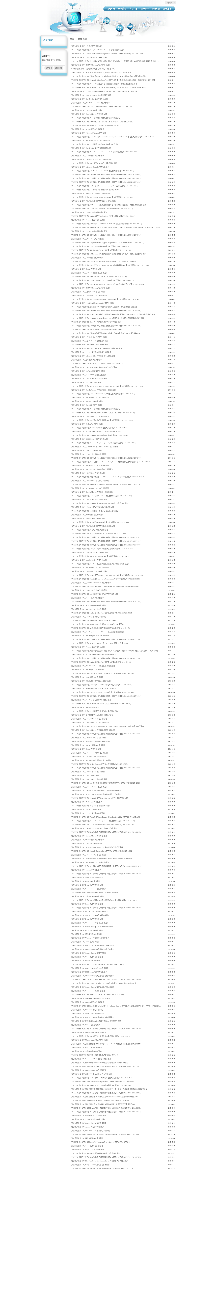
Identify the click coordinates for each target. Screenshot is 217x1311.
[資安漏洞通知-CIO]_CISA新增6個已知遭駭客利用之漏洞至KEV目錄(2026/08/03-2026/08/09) (104, 91)
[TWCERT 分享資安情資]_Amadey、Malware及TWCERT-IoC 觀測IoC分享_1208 (99, 643)
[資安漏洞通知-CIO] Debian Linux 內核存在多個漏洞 (89, 911)
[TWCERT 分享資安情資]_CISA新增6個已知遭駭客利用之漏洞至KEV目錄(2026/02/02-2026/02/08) (106, 458)
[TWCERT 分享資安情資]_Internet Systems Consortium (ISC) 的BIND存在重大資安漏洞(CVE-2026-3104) (107, 284)
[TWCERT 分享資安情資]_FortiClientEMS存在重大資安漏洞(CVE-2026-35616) (99, 277)
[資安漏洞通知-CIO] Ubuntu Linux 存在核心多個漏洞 (89, 968)
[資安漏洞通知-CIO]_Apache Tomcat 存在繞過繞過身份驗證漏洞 (93, 390)
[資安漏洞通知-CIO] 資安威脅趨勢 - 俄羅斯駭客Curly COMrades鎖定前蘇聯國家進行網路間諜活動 (106, 1044)
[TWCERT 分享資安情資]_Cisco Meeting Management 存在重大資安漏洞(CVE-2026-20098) (103, 443)
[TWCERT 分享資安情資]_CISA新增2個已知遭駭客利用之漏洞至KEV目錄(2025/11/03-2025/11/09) (106, 734)
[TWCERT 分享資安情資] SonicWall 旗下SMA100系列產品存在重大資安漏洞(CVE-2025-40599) (105, 1134)
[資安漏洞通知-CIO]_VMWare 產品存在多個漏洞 (88, 371)
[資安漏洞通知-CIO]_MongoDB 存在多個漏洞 (87, 401)
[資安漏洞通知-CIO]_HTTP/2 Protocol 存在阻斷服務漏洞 (91, 95)
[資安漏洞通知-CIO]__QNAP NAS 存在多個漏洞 (88, 473)
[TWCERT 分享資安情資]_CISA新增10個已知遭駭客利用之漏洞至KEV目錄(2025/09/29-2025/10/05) (106, 866)
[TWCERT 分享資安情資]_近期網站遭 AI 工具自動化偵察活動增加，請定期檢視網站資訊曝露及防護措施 (108, 76)
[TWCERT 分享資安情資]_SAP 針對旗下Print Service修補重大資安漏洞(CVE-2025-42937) (102, 825)
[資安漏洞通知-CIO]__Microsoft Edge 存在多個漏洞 (89, 295)
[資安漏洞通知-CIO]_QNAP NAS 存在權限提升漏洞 (89, 212)
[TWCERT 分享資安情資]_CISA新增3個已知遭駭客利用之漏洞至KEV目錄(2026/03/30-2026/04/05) (106, 311)
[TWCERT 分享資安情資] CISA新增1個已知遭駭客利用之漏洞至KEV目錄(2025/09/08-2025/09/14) (106, 908)
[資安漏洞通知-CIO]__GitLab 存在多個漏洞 (86, 450)
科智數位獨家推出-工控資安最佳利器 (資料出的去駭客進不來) (93, 69)
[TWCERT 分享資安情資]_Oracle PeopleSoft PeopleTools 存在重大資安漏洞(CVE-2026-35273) (104, 152)
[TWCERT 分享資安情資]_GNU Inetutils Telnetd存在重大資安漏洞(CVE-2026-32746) (101, 250)
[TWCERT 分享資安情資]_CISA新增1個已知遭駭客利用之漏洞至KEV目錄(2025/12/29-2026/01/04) (106, 545)
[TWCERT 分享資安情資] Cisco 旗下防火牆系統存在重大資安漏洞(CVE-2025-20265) (101, 1036)
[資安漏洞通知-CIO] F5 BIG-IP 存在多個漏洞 (86, 1047)
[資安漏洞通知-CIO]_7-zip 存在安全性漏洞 (86, 775)
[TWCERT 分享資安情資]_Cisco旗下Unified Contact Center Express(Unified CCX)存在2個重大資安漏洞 (107, 726)
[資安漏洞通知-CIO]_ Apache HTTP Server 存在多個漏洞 (91, 193)
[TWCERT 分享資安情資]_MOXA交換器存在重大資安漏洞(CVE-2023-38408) (98, 534)
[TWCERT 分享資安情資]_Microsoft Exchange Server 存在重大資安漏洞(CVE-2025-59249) (103, 821)
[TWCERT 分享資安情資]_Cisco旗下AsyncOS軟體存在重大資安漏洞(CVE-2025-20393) (101, 549)
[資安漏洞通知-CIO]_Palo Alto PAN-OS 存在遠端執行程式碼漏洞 (93, 201)
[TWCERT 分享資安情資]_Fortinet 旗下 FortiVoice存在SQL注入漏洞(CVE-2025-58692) (101, 685)
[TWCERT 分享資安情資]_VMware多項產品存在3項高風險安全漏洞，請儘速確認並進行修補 (104, 84)
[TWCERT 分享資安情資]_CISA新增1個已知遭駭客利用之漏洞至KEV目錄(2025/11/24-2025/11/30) (106, 658)
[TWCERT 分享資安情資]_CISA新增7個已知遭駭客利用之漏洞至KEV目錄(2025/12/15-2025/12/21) (106, 602)
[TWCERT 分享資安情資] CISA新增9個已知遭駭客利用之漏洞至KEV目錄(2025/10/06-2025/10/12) (106, 832)
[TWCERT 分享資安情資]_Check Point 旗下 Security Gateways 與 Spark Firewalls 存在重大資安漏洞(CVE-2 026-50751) (112, 137)
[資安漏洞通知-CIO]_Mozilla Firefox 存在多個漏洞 (89, 560)
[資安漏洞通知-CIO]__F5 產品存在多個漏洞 (86, 46)
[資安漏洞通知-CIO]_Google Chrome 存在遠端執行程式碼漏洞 (93, 730)
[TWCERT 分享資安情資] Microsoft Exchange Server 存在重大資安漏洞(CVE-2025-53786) (102, 1081)
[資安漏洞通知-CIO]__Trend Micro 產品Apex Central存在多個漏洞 (94, 447)
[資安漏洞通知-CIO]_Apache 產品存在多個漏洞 (87, 670)
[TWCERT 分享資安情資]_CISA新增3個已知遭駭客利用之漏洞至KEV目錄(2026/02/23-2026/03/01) (106, 326)
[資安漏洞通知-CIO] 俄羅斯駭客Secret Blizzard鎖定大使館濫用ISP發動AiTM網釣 (99, 1063)
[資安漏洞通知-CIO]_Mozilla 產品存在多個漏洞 (88, 518)
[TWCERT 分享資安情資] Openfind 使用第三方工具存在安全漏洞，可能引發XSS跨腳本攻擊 (103, 983)
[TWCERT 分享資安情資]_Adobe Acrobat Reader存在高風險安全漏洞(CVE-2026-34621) (102, 208)
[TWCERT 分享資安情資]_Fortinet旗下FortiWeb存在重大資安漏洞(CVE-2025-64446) (101, 662)
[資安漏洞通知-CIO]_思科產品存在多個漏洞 (86, 360)
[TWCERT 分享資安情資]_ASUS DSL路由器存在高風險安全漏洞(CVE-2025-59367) (100, 628)
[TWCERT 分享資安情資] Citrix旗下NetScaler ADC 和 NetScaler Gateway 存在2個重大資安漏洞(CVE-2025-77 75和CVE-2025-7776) (117, 1006)
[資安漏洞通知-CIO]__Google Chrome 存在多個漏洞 (89, 552)
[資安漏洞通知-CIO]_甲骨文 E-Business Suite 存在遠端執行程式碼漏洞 (96, 794)
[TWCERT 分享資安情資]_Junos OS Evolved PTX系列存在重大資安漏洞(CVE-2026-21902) (103, 394)
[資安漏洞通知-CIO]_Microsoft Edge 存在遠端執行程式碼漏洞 (93, 356)
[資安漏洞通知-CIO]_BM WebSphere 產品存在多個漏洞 (90, 140)
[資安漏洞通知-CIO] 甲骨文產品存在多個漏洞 (87, 1138)
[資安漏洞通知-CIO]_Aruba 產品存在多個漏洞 (87, 424)
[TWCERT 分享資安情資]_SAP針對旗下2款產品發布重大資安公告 (94, 594)
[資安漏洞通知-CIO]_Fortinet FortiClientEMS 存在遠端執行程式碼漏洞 (96, 431)
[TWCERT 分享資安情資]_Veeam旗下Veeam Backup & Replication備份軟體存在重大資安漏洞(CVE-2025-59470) (110, 462)
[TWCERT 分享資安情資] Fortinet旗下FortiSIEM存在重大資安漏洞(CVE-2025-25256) (101, 1085)
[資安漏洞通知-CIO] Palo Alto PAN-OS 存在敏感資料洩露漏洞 (92, 1017)
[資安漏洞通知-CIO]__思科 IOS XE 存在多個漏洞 (88, 292)
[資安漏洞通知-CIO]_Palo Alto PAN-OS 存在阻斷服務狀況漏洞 (93, 526)
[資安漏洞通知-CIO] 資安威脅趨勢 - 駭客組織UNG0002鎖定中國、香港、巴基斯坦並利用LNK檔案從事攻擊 (109, 1089)
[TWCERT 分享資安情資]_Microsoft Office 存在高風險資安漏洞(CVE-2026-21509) (100, 435)
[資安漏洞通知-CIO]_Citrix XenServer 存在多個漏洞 (89, 57)
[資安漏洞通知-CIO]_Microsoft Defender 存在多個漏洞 (90, 167)
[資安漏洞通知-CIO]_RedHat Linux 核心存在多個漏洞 (90, 397)
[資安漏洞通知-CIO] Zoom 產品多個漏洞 (85, 942)
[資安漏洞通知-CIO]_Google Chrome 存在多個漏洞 (89, 114)
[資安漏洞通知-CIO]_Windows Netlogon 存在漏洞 (88, 133)
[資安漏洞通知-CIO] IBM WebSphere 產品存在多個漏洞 (90, 1131)
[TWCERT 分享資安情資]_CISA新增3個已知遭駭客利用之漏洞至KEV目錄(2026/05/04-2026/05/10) (106, 235)
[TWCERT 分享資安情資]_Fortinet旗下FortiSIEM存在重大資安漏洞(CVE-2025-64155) (101, 496)
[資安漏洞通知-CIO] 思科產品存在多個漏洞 (86, 934)
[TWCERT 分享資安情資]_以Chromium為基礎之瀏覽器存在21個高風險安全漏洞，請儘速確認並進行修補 (108, 254)
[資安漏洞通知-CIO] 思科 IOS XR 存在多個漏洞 (87, 896)
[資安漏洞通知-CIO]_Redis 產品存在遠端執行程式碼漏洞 (91, 760)
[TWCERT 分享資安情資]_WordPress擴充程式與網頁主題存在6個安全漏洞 (97, 624)
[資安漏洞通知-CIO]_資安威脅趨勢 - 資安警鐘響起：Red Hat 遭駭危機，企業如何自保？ (102, 859)
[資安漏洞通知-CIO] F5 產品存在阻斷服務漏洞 (87, 1150)
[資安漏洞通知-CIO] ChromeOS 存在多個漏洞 (87, 1010)
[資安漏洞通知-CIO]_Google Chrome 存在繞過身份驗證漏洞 (92, 492)
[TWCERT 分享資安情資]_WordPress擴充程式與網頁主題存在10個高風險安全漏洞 (100, 564)
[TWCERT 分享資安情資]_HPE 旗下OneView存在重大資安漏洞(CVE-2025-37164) (100, 522)
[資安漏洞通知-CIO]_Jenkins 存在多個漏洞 (86, 870)
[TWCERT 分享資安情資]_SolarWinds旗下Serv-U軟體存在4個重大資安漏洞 (97, 329)
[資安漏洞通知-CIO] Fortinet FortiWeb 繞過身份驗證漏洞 (91, 1059)
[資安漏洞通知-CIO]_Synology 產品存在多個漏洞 (88, 617)
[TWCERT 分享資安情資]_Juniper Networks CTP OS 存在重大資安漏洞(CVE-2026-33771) (102, 280)
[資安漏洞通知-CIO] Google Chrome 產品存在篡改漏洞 (90, 1165)
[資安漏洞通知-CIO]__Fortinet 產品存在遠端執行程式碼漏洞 (92, 507)
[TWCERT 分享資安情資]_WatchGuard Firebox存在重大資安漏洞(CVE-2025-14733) (100, 556)
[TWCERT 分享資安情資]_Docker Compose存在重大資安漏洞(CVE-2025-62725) (99, 764)
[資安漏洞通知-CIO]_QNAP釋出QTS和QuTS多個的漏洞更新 (92, 715)
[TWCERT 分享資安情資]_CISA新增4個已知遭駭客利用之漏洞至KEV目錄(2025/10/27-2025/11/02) (106, 768)
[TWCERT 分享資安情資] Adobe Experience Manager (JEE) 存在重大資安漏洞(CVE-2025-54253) (105, 1066)
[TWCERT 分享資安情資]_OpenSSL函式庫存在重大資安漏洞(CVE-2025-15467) (99, 428)
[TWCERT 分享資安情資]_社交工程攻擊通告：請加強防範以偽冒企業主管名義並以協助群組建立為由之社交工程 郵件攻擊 (114, 651)
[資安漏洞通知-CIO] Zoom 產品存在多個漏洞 (87, 904)
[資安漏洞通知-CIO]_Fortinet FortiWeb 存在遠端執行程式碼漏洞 (93, 654)
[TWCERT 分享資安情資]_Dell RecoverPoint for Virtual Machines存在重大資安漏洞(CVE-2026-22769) (107, 386)
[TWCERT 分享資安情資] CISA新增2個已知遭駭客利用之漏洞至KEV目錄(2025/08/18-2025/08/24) (106, 1029)
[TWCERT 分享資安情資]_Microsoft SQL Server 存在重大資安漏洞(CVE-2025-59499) (101, 704)
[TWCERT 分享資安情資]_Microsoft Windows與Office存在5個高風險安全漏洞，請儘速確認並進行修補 (107, 318)
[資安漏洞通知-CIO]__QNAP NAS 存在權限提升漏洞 (89, 341)
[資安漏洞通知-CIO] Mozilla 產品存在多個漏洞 (87, 840)
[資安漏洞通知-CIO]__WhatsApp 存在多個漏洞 (87, 239)
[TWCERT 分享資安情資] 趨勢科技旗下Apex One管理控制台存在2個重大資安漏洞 (100, 1100)
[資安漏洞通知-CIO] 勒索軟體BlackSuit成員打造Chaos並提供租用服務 (96, 1021)
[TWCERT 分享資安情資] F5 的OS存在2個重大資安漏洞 (90, 806)
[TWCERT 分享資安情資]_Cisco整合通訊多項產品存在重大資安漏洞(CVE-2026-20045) (102, 420)
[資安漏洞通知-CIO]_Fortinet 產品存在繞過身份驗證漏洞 (91, 352)
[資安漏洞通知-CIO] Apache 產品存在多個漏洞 (87, 1127)
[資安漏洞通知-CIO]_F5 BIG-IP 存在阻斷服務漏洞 (88, 375)
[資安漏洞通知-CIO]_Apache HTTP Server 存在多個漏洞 (90, 103)
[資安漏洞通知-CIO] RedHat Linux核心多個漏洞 (88, 991)
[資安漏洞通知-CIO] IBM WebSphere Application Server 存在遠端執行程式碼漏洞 (99, 1161)
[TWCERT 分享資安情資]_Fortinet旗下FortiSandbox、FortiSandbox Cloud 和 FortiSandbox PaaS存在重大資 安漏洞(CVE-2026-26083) (118, 227)
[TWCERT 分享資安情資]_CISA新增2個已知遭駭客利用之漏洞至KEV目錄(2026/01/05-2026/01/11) (106, 541)
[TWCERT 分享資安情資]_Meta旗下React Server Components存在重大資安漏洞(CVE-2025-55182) (105, 579)
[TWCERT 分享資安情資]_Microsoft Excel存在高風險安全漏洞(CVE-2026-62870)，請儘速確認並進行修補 (108, 88)
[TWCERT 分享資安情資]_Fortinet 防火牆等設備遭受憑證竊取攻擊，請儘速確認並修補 (102, 122)
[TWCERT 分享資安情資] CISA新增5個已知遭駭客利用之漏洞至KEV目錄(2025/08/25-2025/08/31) (106, 979)
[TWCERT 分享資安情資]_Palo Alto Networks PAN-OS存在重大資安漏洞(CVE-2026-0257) (102, 171)
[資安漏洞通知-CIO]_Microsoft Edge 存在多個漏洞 (88, 609)
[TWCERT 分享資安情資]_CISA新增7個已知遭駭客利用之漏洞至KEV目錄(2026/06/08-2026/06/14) (106, 178)
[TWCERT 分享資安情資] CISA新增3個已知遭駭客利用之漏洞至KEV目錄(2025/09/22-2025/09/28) (106, 874)
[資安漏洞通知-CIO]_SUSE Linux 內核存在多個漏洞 (89, 439)
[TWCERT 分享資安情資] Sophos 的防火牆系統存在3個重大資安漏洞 (95, 1153)
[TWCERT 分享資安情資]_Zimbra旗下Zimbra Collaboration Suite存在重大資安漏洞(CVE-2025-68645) (107, 575)
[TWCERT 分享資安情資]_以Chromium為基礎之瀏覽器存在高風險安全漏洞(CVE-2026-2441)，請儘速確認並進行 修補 (113, 314)
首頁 (72, 39)
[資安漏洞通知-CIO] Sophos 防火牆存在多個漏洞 (88, 1119)
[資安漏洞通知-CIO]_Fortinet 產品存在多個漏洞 (88, 220)
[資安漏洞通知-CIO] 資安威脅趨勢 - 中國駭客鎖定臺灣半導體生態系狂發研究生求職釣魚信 (103, 1104)
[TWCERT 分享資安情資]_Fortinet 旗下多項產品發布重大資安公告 (94, 620)
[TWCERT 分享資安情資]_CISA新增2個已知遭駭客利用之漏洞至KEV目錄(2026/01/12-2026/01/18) (106, 537)
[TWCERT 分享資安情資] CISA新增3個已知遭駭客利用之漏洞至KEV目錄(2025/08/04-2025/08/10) (106, 1093)
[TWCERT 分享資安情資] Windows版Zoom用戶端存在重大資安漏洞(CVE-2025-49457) (101, 1078)
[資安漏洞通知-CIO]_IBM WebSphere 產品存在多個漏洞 (90, 65)
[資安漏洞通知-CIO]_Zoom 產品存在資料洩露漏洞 (88, 756)
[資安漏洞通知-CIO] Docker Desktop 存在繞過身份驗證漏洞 (92, 927)
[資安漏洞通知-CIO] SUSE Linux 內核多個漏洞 (87, 1013)
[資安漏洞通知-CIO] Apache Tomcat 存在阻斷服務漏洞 (90, 915)
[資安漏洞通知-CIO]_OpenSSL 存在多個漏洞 (86, 110)
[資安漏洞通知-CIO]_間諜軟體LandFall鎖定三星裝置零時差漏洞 (93, 688)
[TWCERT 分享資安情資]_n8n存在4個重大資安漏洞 (89, 345)
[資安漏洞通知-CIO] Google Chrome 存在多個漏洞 (88, 889)
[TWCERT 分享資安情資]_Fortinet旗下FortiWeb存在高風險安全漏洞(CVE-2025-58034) (101, 613)
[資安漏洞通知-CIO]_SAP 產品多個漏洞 (85, 707)
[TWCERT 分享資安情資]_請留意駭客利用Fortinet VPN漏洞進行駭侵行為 (97, 363)
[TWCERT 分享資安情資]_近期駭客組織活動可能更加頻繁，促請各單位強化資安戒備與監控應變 (105, 333)
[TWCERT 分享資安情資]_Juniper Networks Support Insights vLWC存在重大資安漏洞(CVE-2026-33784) (107, 243)
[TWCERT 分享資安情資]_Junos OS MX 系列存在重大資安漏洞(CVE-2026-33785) (100, 246)
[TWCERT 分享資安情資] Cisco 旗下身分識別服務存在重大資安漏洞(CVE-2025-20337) (102, 1168)
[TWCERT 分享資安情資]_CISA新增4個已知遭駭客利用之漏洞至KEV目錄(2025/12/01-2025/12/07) (106, 639)
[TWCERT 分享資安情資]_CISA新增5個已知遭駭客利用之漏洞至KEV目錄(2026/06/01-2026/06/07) (106, 182)
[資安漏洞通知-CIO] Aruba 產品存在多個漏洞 (87, 877)
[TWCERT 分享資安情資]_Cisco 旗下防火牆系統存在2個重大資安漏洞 (96, 322)
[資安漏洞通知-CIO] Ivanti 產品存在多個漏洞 (87, 885)
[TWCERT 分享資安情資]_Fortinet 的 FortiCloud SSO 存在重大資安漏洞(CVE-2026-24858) (103, 413)
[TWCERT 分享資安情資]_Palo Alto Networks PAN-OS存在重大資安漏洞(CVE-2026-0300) (102, 197)
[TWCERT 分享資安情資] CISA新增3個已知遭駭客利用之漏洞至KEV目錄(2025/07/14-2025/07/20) (106, 1157)
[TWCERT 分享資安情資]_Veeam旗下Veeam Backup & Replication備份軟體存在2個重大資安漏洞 (105, 817)
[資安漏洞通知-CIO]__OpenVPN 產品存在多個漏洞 (89, 590)
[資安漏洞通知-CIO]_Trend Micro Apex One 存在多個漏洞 (91, 159)
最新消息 (82, 39)
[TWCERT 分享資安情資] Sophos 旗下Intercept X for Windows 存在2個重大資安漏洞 (100, 1142)
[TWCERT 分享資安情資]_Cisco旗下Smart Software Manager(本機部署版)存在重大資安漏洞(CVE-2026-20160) (110, 265)
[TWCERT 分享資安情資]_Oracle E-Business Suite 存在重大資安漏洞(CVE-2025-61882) (101, 851)
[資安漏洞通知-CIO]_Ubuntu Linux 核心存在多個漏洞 (90, 416)
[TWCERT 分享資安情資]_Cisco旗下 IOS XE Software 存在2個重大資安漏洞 (97, 50)
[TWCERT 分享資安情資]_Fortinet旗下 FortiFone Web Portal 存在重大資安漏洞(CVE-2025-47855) (105, 484)
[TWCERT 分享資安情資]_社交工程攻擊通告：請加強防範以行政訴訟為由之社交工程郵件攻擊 (105, 586)
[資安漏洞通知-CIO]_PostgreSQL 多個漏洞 (86, 382)
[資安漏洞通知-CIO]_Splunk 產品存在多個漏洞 (87, 129)
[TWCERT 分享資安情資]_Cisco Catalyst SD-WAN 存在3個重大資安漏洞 (96, 348)
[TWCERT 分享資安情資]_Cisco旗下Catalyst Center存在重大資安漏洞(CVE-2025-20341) (102, 673)
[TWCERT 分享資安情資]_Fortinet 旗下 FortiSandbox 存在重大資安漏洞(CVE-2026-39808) (103, 216)
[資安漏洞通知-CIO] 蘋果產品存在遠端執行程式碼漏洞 (90, 998)
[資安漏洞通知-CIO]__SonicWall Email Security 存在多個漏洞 (92, 303)
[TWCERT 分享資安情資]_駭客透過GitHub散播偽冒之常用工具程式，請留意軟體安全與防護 (104, 307)
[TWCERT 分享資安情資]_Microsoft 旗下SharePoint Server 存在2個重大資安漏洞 (99, 503)
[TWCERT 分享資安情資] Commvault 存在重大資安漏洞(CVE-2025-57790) (97, 995)
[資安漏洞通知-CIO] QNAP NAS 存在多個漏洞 (87, 930)
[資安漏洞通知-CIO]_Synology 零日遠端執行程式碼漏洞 (91, 700)
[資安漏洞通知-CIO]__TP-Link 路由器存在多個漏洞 (89, 273)
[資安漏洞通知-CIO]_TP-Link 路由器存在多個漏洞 (88, 454)
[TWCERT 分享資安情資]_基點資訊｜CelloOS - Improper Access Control (96, 125)
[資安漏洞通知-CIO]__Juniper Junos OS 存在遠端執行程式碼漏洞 (94, 367)
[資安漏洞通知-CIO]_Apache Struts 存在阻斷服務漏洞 (90, 465)
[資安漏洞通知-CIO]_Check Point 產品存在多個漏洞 (89, 99)
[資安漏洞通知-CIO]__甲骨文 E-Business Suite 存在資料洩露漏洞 (94, 828)
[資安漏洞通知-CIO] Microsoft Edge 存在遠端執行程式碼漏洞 (92, 949)
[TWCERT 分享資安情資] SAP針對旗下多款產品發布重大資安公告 (94, 893)
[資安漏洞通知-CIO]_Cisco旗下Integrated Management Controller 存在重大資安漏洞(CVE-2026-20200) (107, 54)
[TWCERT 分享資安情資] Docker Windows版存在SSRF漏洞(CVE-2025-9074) (98, 964)
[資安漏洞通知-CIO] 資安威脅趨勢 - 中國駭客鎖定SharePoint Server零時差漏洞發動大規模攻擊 (104, 1097)
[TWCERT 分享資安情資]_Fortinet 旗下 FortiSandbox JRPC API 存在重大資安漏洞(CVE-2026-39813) (106, 224)
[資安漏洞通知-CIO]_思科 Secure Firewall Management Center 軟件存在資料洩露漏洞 (101, 72)
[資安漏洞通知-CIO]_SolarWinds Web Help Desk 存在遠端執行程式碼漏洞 (97, 847)
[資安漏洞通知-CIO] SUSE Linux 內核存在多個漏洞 (89, 972)
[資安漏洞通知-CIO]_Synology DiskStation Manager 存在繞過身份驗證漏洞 (97, 632)
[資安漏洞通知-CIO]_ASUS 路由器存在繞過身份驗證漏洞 (91, 681)
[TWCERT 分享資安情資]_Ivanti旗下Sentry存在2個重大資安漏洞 (94, 163)
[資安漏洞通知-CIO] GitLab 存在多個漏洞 (85, 881)
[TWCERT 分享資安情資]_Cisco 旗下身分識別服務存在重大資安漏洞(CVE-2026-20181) (102, 106)
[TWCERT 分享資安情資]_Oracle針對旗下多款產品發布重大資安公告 (95, 118)
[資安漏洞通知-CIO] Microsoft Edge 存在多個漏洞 (88, 1032)
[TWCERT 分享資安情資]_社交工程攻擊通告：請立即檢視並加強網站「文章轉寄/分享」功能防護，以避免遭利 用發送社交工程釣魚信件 (120, 61)
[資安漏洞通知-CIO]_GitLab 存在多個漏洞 (86, 269)
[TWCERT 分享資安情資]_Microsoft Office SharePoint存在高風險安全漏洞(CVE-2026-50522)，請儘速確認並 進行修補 (113, 80)
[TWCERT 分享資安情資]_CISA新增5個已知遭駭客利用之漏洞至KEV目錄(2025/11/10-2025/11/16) (106, 696)
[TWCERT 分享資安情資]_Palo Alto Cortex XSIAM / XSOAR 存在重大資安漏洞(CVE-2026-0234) (105, 299)
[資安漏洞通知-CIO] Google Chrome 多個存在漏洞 (88, 953)
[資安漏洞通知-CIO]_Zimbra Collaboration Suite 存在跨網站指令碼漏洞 (96, 790)
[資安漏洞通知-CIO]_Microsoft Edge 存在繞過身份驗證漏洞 (92, 469)
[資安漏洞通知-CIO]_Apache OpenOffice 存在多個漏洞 (90, 636)
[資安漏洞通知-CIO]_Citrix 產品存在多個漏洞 (87, 258)
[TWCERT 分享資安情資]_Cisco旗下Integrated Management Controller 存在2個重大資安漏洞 (103, 261)
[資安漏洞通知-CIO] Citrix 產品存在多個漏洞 (87, 957)
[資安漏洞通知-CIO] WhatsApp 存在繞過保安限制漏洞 (90, 938)
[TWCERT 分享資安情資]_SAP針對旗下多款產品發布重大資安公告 (95, 144)
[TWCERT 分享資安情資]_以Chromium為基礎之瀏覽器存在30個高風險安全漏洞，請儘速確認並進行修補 (108, 205)
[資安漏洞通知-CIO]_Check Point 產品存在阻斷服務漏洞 (91, 148)
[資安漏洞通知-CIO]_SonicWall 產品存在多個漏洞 (88, 605)
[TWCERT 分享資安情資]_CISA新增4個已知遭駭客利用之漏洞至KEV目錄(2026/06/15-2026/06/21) (106, 174)
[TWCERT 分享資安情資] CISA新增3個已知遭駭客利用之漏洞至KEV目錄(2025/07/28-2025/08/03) (106, 1108)
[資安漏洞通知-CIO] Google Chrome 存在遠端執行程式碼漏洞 (92, 945)
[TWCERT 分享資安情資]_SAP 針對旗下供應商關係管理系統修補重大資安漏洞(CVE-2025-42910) (105, 783)
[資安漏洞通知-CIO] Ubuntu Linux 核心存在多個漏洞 (89, 923)
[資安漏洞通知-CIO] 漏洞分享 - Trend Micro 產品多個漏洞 (91, 1074)
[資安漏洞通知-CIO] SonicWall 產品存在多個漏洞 (88, 1115)
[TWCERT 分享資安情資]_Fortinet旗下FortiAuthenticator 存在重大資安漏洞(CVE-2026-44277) (104, 186)
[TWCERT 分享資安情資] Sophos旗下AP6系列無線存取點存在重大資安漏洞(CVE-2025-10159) (104, 900)
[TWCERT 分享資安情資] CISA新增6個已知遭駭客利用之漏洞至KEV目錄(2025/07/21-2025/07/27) (106, 1112)
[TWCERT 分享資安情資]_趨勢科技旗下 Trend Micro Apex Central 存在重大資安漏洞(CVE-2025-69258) (107, 477)
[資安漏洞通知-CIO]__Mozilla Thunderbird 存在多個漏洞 (91, 583)
